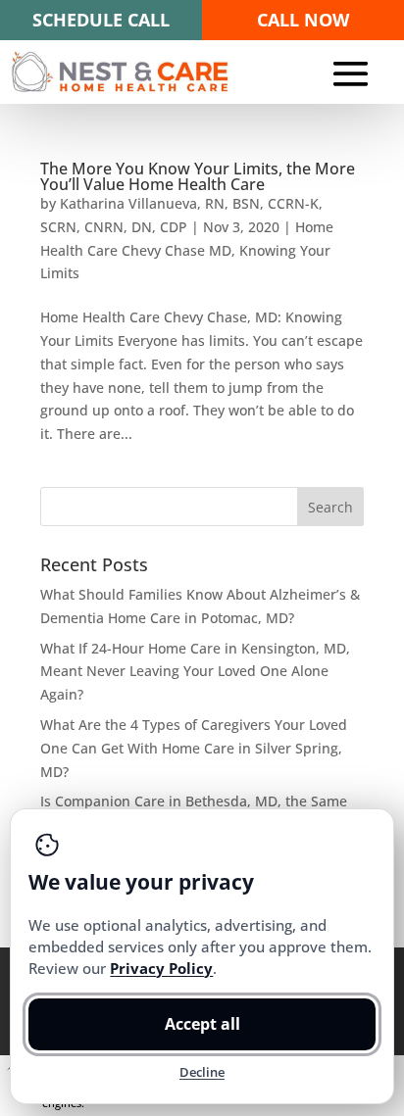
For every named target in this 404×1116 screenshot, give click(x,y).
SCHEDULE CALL (101, 19)
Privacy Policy (161, 968)
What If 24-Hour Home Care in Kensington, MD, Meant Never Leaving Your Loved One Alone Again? (195, 671)
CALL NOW (303, 19)
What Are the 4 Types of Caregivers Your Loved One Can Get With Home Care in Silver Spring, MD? (193, 748)
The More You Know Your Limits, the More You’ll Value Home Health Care (197, 176)
